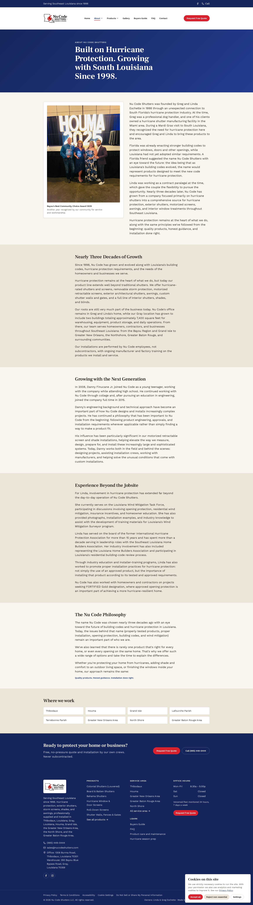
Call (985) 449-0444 (196, 751)
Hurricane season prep (143, 838)
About (97, 18)
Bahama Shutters (96, 796)
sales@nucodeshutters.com (62, 847)
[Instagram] (52, 875)
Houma (134, 791)
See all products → (97, 819)
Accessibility (88, 895)
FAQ (153, 18)
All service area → (140, 811)
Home (87, 18)
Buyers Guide (140, 18)
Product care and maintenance (147, 834)
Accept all (195, 897)
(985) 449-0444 (56, 842)
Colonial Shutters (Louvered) (103, 786)
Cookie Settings (105, 895)
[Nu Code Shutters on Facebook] (197, 3)
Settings (237, 897)
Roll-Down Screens (98, 809)
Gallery (126, 18)
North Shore (137, 806)
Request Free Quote (197, 18)
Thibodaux (136, 786)
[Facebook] (46, 875)
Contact (163, 18)
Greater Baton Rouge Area (145, 801)
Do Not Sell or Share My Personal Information (139, 895)
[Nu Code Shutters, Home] (55, 18)
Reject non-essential (216, 897)
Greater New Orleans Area (145, 796)
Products (111, 18)
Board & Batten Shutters (100, 791)
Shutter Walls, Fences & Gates (104, 814)
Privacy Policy (50, 895)
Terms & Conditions (70, 895)
